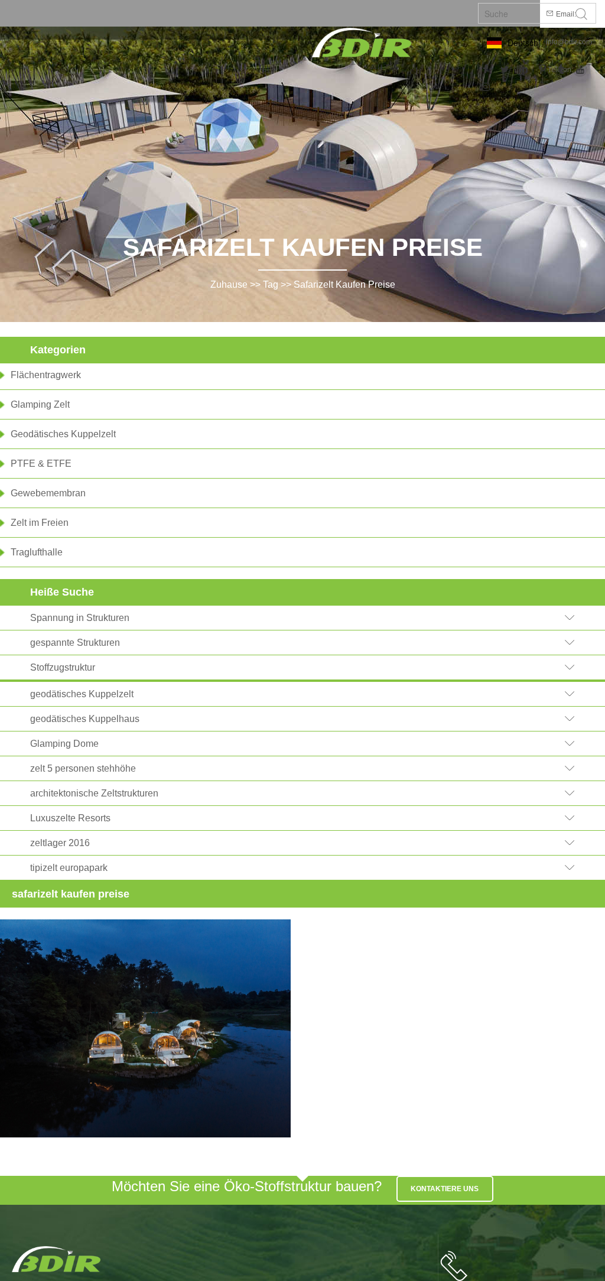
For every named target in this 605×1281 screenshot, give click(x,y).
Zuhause (229, 284)
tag (270, 284)
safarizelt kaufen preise (344, 284)
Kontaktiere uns (445, 1189)
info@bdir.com (569, 42)
